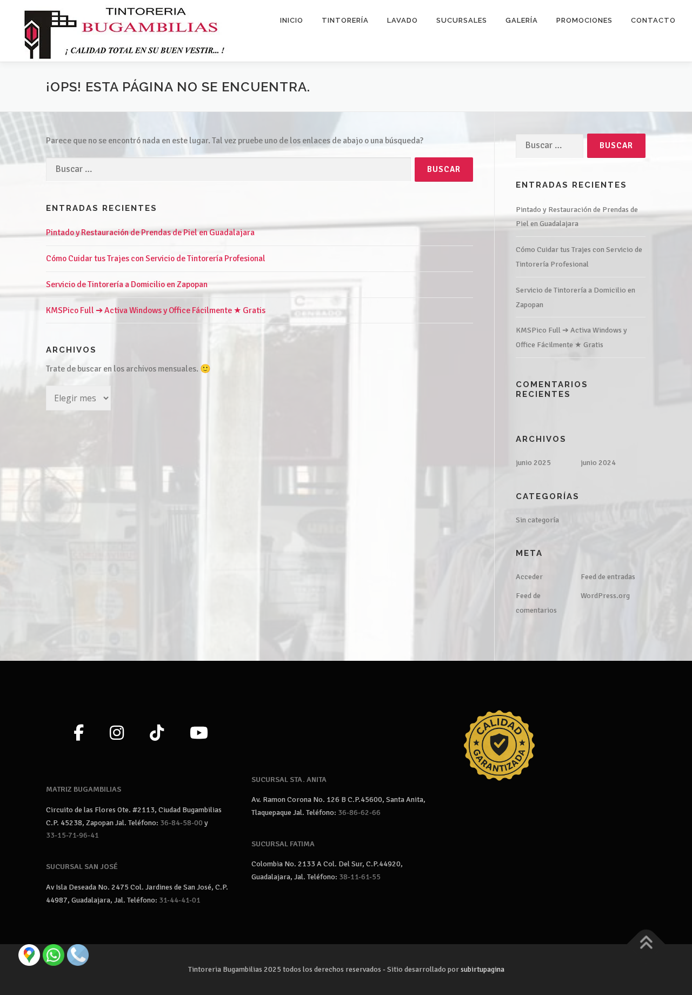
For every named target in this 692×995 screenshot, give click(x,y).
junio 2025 (533, 462)
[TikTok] (157, 734)
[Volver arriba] (646, 944)
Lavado (402, 20)
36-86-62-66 (359, 812)
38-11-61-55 (360, 876)
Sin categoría (537, 520)
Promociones (584, 20)
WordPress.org (605, 595)
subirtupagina (482, 969)
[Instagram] (117, 734)
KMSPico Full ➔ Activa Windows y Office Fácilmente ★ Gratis (155, 310)
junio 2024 (598, 462)
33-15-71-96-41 (72, 835)
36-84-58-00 (181, 822)
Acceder (529, 576)
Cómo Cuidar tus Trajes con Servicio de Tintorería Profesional (155, 258)
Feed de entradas (608, 576)
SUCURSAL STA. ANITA (289, 779)
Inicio (291, 20)
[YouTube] (199, 734)
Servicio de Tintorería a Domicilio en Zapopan (127, 284)
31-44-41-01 (180, 900)
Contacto (653, 20)
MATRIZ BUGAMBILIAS (83, 789)
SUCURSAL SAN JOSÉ (82, 866)
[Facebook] (79, 734)
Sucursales (461, 20)
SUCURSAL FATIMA (283, 843)
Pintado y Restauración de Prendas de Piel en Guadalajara (150, 232)
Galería (521, 20)
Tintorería (345, 20)
